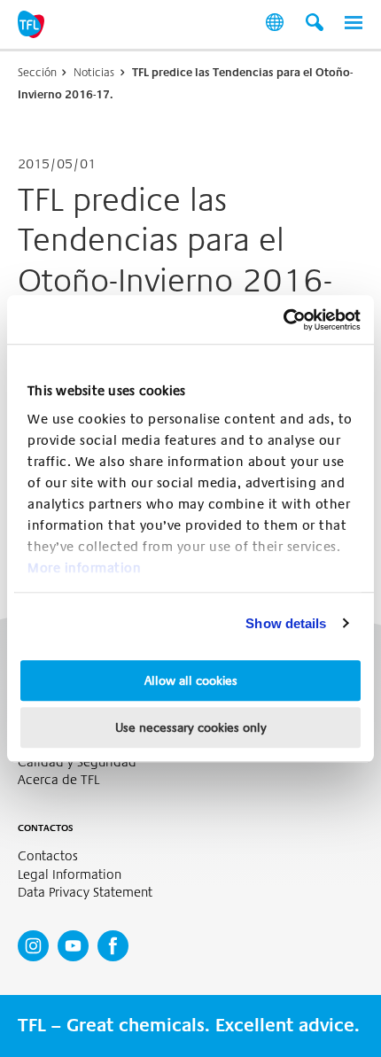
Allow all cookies (190, 680)
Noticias (94, 72)
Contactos (48, 856)
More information (84, 568)
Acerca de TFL (58, 780)
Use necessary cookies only (191, 727)
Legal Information (69, 874)
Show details (285, 623)
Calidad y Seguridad (77, 762)
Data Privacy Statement (85, 892)
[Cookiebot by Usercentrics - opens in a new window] (283, 319)
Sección (37, 72)
